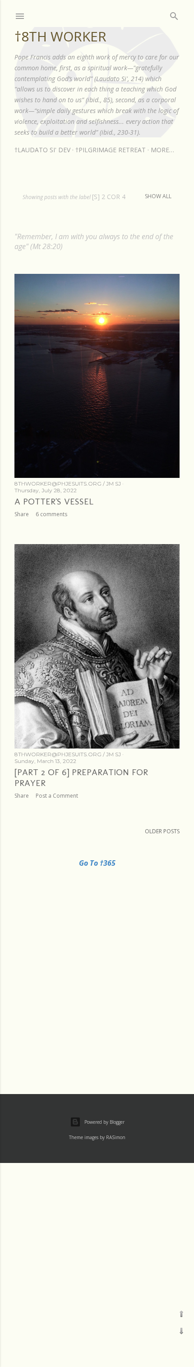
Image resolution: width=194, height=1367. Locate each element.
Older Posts (162, 831)
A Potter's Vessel (53, 501)
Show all (158, 196)
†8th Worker (60, 36)
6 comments (51, 514)
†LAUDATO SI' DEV (42, 149)
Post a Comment (57, 795)
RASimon (115, 1137)
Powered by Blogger (104, 1122)
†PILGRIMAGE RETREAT (110, 149)
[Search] (174, 14)
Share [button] (21, 514)
